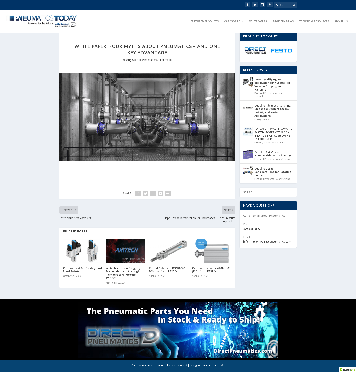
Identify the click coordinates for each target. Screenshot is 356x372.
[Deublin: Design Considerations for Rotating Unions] (248, 171)
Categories (232, 21)
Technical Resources (314, 21)
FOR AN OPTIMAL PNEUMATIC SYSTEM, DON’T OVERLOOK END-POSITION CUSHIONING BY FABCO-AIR (273, 134)
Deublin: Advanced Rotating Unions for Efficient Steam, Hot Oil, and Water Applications (272, 110)
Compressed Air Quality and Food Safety (82, 269)
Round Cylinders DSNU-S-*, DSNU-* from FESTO (167, 269)
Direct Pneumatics (145, 365)
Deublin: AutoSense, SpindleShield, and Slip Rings (272, 153)
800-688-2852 (251, 228)
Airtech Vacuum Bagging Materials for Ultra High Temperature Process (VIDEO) (123, 273)
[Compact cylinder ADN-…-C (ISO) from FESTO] (211, 251)
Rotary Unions (261, 119)
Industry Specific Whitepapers (139, 60)
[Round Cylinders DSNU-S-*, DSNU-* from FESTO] (168, 251)
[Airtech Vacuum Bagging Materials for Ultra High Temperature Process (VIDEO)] (125, 251)
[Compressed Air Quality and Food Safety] (82, 251)
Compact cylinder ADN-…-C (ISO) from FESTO (211, 269)
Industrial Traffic (215, 365)
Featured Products (205, 21)
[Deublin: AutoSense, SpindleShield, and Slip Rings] (248, 154)
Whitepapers (258, 21)
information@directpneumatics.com (267, 241)
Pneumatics (166, 60)
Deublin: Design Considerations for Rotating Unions (272, 172)
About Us (341, 21)
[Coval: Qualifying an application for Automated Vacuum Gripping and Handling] (248, 82)
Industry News (283, 21)
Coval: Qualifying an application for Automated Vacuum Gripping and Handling (272, 84)
